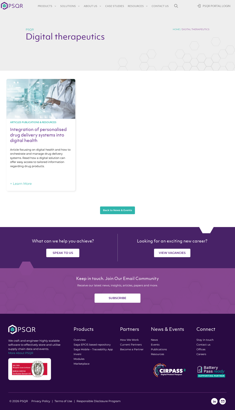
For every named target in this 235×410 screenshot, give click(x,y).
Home (176, 29)
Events (155, 344)
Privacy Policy (40, 401)
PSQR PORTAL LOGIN (216, 6)
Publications (159, 349)
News (154, 339)
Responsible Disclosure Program (99, 401)
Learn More (21, 184)
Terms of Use (63, 401)
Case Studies (114, 6)
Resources (136, 6)
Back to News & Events (117, 210)
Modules (79, 359)
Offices (200, 349)
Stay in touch (205, 339)
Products (45, 6)
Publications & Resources (39, 122)
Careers (201, 354)
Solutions (68, 6)
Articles (15, 122)
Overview (80, 339)
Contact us (160, 6)
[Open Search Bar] (176, 6)
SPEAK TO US (63, 253)
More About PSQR (20, 353)
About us (90, 6)
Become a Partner (132, 349)
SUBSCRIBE (117, 298)
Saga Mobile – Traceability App (93, 349)
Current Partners (131, 344)
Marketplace (81, 363)
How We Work (129, 339)
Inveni (77, 354)
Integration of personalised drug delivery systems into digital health (38, 134)
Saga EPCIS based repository (92, 344)
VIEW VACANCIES (172, 253)
